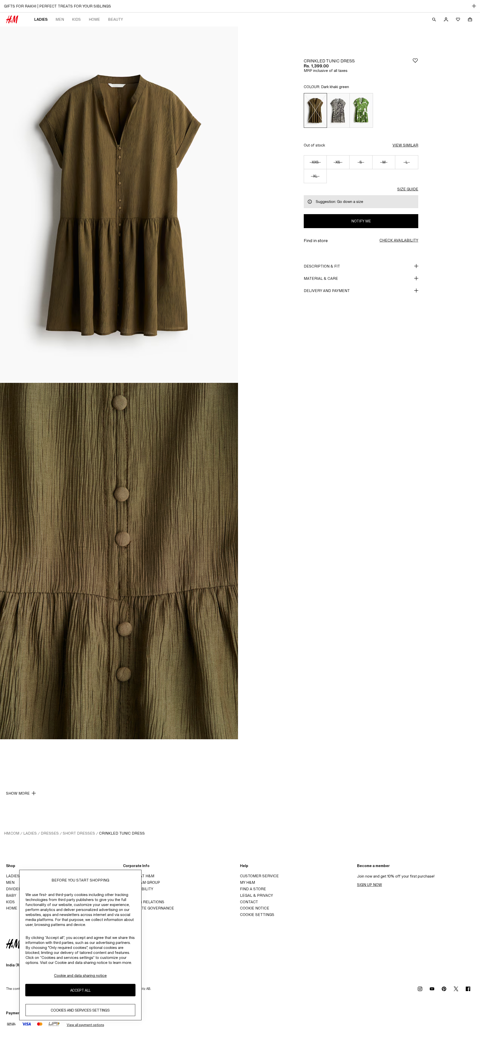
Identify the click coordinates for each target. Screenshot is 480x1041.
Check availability (399, 240)
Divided (13, 889)
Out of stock (314, 145)
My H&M (247, 882)
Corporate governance (148, 908)
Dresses (50, 833)
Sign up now (369, 885)
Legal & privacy (256, 895)
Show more (18, 793)
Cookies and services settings (80, 1010)
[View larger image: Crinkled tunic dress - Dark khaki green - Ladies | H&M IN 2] (119, 561)
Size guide (407, 189)
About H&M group (141, 882)
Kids (76, 19)
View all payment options (85, 1025)
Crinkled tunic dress (122, 833)
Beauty (115, 19)
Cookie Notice (254, 908)
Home (94, 19)
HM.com (11, 833)
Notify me (361, 221)
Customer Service (259, 876)
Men (60, 19)
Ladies (41, 19)
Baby (11, 895)
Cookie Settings (257, 914)
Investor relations (143, 902)
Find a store (253, 889)
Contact (249, 902)
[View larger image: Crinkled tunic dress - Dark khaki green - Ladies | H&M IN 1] (119, 204)
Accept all (80, 990)
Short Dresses (79, 833)
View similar (405, 145)
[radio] (315, 110)
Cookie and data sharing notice (80, 975)
